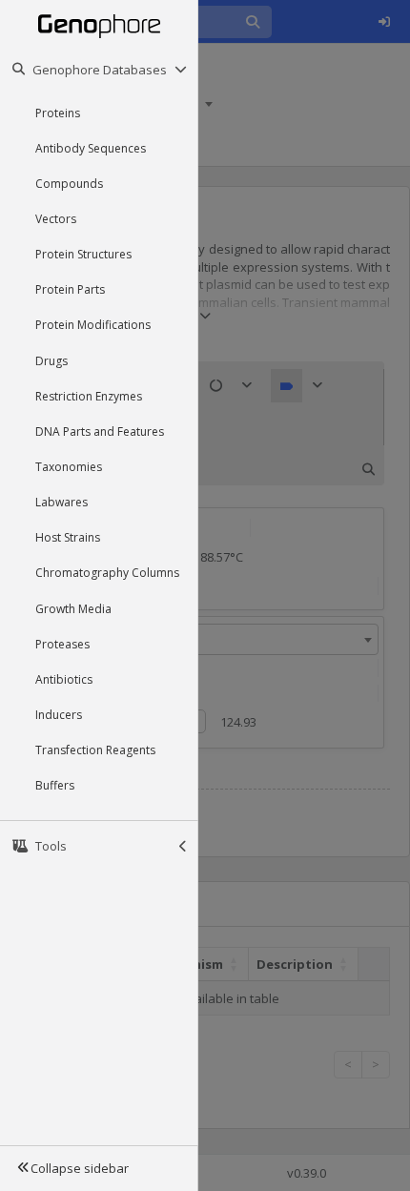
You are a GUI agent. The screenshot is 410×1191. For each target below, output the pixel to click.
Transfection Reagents (95, 750)
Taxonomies (68, 467)
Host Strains (67, 537)
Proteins (57, 113)
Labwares (61, 502)
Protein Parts (70, 289)
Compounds (69, 183)
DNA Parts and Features (99, 431)
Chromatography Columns (107, 573)
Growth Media (73, 609)
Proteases (62, 644)
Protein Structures (83, 254)
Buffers (54, 785)
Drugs (51, 361)
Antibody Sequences (90, 148)
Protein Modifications (93, 325)
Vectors (55, 219)
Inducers (58, 715)
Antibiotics (63, 679)
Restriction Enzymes (88, 396)
